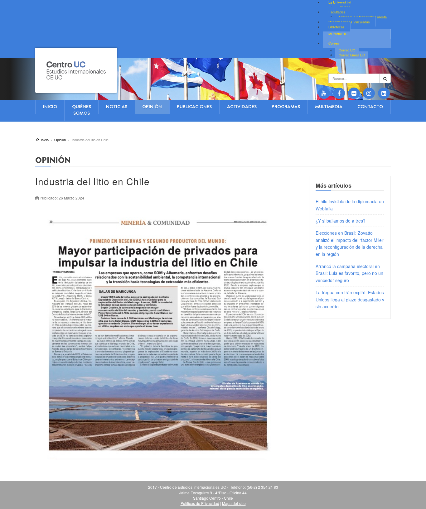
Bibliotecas (336, 26)
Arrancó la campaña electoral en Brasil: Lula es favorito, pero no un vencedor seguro (349, 273)
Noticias (116, 106)
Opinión (152, 106)
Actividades (242, 106)
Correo (333, 43)
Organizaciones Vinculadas (349, 21)
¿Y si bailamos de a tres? (340, 221)
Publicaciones (194, 106)
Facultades (336, 11)
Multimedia (328, 106)
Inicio (50, 106)
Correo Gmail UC (352, 54)
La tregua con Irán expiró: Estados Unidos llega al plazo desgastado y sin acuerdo (350, 299)
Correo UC (347, 50)
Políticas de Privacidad (200, 503)
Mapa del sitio (234, 503)
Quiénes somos (81, 110)
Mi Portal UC (337, 33)
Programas (286, 106)
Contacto (370, 106)
